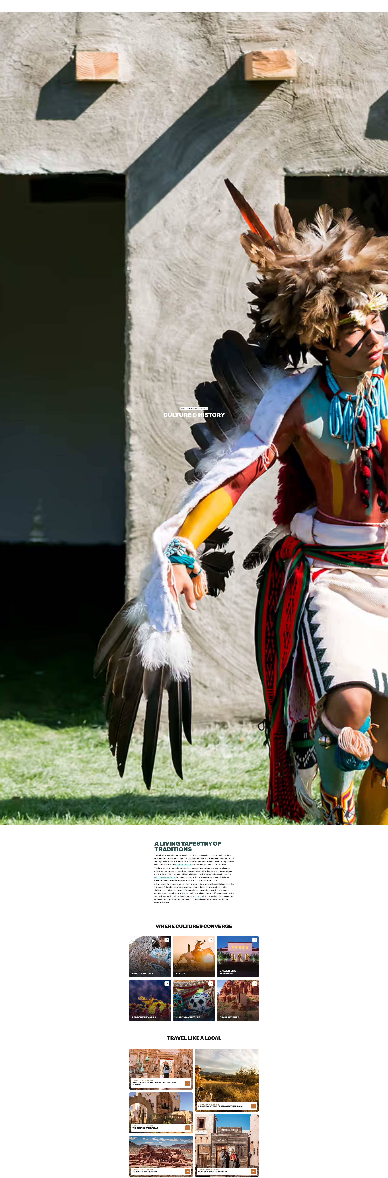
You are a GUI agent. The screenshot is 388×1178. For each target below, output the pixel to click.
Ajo (183, 893)
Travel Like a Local (213, 3)
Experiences (188, 3)
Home (183, 408)
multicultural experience (164, 877)
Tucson (198, 896)
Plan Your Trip (199, 3)
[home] (18, 3)
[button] (174, 3)
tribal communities (183, 864)
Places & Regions (174, 3)
